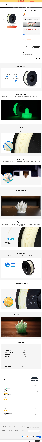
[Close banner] (41, 1)
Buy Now (37, 46)
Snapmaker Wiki (10, 426)
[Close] (39, 7)
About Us (15, 426)
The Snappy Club (16, 433)
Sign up (35, 19)
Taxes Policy (23, 430)
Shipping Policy (23, 426)
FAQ (9, 433)
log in (37, 19)
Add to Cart (29, 46)
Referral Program (16, 430)
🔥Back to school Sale (4, 426)
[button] (39, 6)
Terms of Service (23, 433)
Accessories (3, 430)
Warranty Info (10, 430)
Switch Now (30, 7)
